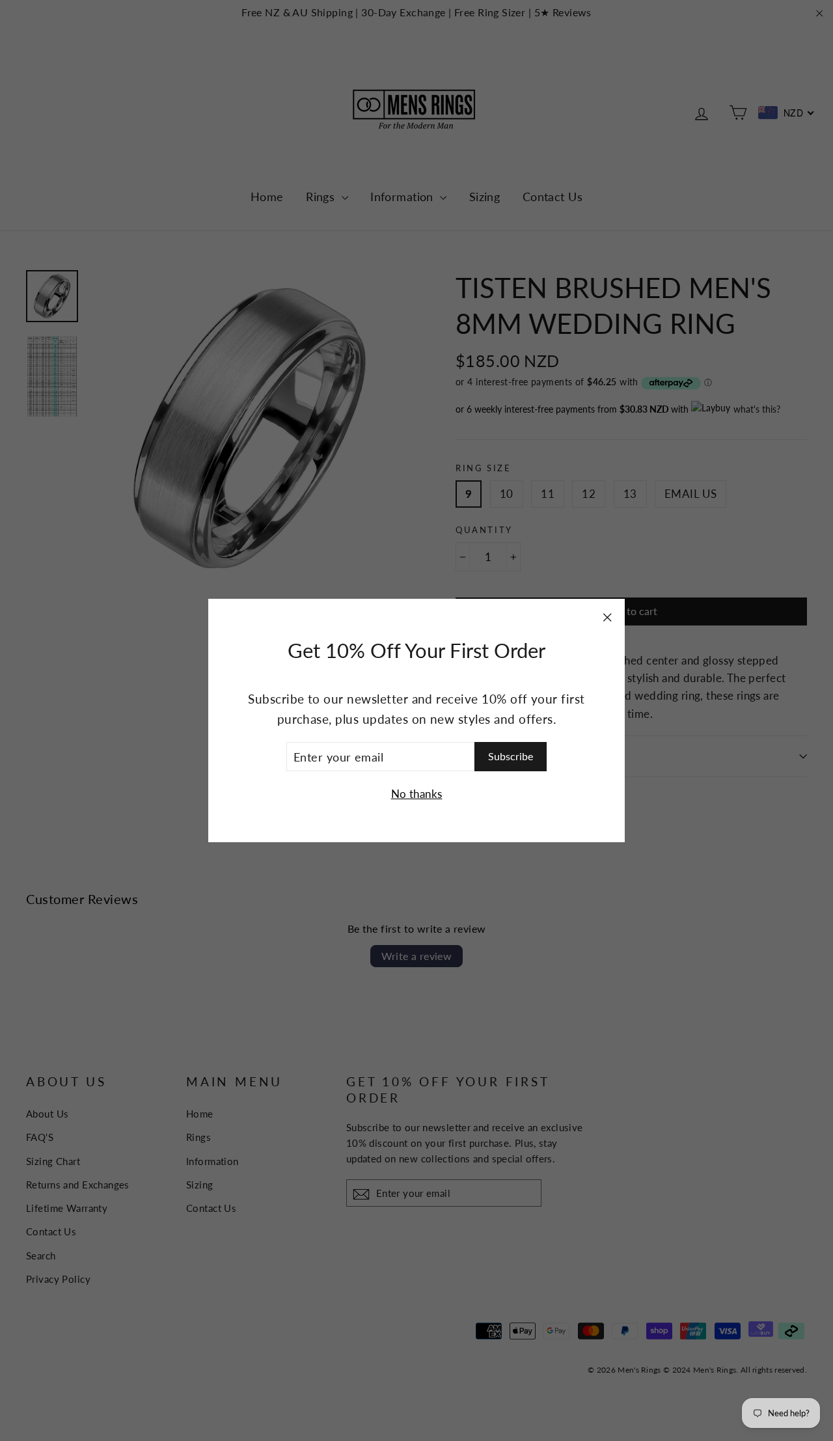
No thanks (417, 794)
